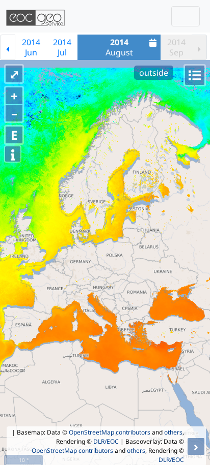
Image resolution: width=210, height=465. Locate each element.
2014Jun (31, 47)
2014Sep (176, 47)
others (173, 432)
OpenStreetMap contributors (109, 432)
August (119, 47)
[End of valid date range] (199, 47)
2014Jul (62, 47)
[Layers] (194, 75)
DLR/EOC (106, 441)
